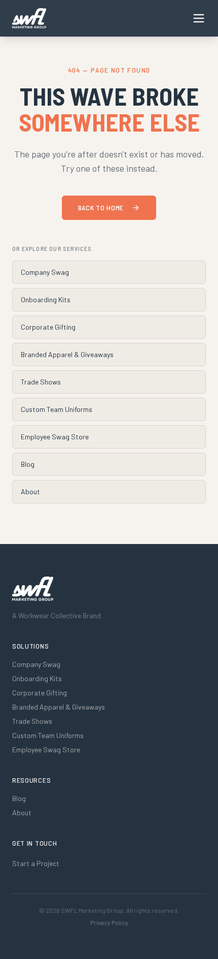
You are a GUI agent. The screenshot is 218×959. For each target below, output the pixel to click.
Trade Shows (41, 381)
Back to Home (101, 207)
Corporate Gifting (48, 327)
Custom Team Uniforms (56, 409)
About (30, 491)
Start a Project (35, 863)
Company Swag (45, 272)
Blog (27, 464)
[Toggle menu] (199, 18)
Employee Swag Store (55, 436)
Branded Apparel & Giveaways (67, 354)
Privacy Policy (109, 922)
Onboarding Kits (45, 299)
